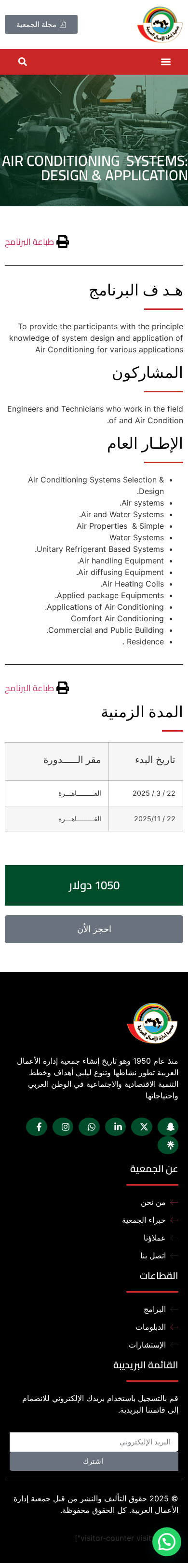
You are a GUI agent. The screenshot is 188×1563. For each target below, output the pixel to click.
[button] (166, 62)
